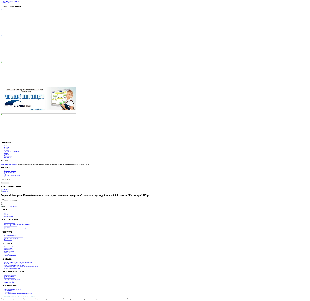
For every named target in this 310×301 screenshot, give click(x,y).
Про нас (6, 148)
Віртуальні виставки (9, 172)
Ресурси (6, 153)
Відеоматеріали (8, 248)
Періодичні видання (9, 174)
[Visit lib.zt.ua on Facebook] (5, 189)
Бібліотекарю (7, 157)
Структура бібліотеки (10, 255)
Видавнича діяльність (11, 164)
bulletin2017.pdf (13, 206)
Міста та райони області (10, 226)
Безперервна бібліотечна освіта (12, 289)
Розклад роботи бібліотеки (11, 238)
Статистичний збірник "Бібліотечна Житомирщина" (18, 293)
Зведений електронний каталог (12, 280)
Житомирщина (8, 156)
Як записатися (8, 240)
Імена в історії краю (9, 223)
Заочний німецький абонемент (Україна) (15, 265)
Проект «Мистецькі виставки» (12, 268)
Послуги (6, 150)
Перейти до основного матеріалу (10, 1)
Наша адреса (7, 252)
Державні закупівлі (9, 249)
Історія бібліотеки (9, 251)
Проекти (6, 154)
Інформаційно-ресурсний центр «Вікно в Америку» (18, 262)
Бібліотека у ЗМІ (8, 246)
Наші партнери (8, 254)
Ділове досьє (7, 292)
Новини (6, 214)
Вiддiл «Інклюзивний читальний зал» (14, 263)
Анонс (6, 213)
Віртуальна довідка (9, 276)
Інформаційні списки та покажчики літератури (17, 224)
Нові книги (7, 227)
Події (5, 145)
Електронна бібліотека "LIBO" (12, 175)
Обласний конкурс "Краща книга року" (15, 228)
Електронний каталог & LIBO (12, 151)
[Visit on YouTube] (5, 191)
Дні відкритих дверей (10, 235)
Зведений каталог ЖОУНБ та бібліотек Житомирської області (21, 266)
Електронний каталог (10, 176)
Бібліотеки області (9, 290)
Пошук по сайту (5, 179)
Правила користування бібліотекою (13, 237)
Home (2, 164)
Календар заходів (8, 216)
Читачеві (6, 147)
